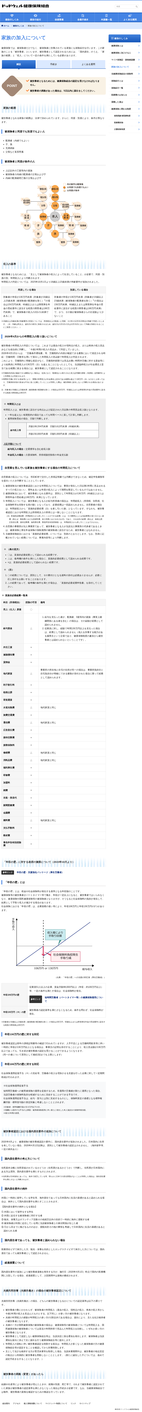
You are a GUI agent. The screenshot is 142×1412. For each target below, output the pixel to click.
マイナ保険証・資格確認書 (123, 60)
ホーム (6, 26)
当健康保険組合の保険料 (122, 74)
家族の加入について (120, 67)
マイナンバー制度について (56, 1403)
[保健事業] (59, 18)
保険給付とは (117, 81)
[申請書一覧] (106, 18)
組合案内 (6, 1403)
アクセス (16, 1403)
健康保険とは (117, 46)
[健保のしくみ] (12, 18)
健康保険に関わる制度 (121, 109)
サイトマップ (84, 1403)
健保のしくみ (18, 26)
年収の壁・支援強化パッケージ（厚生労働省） (40, 872)
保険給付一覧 (117, 88)
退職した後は (117, 102)
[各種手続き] (83, 18)
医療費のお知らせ (119, 95)
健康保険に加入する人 (121, 53)
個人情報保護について (33, 1403)
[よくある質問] (130, 18)
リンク (73, 1403)
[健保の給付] (35, 18)
